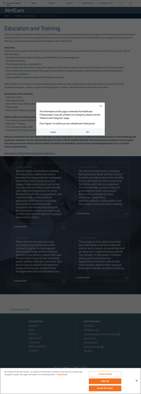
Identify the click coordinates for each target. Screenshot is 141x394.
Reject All (105, 381)
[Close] (137, 381)
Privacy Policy (62, 375)
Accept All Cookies (105, 388)
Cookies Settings (105, 374)
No (87, 132)
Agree (53, 132)
